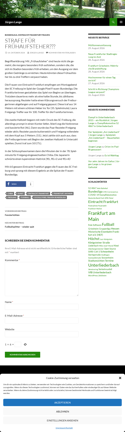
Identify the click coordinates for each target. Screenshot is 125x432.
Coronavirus (112, 192)
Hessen (115, 228)
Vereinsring (93, 269)
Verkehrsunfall (105, 269)
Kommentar (12, 260)
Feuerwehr (102, 206)
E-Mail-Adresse (14, 315)
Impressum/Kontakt (64, 428)
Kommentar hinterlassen (62, 52)
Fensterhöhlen (16, 213)
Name (9, 301)
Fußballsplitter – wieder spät (19, 225)
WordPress (93, 275)
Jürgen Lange (13, 22)
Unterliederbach (103, 265)
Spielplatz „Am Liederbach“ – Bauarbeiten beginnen (104, 137)
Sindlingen (105, 255)
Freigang (12, 197)
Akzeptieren (62, 402)
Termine (109, 260)
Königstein (108, 239)
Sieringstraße (94, 254)
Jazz (101, 239)
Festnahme (93, 205)
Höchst (93, 238)
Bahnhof (104, 188)
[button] (120, 378)
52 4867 (92, 188)
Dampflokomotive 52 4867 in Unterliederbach (103, 124)
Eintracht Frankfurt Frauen (34, 35)
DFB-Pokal (109, 198)
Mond (110, 245)
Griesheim (93, 228)
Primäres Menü (121, 22)
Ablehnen (62, 411)
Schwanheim (107, 251)
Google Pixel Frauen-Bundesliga (50, 197)
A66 (99, 188)
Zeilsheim (102, 275)
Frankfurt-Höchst (95, 209)
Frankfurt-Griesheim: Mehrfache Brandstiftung (103, 67)
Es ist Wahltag (112, 155)
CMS (105, 192)
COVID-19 (93, 195)
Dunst (21, 193)
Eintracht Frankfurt (38, 193)
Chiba (10, 193)
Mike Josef (103, 246)
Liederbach (93, 245)
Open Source (110, 248)
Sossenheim (107, 257)
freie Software (94, 225)
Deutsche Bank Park (96, 198)
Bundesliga (11, 35)
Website (9, 329)
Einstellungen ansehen (62, 420)
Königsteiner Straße (99, 242)
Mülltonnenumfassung (99, 45)
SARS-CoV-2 (94, 251)
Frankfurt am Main (63, 193)
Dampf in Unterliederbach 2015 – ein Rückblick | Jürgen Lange (103, 120)
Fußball (25, 197)
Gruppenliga (105, 228)
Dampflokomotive (108, 195)
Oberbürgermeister (96, 249)
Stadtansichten (96, 260)
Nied (116, 245)
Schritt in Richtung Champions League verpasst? (103, 90)
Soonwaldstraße (94, 258)
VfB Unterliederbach (99, 272)
